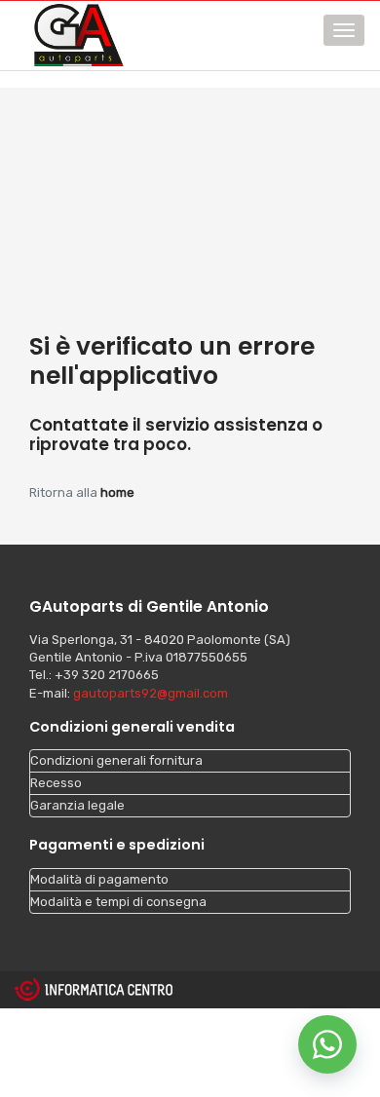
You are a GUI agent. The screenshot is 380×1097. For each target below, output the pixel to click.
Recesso (56, 782)
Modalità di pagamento (99, 879)
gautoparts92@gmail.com (150, 693)
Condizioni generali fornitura (116, 760)
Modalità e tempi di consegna (118, 901)
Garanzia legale (77, 805)
